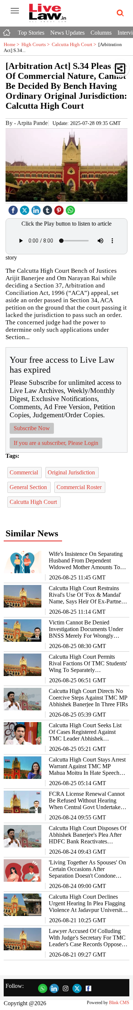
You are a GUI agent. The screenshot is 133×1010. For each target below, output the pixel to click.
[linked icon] (37, 208)
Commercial (25, 472)
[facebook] (14, 208)
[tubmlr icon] (48, 208)
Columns (101, 32)
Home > (12, 44)
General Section (29, 487)
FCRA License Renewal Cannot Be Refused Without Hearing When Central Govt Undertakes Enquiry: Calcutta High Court (87, 801)
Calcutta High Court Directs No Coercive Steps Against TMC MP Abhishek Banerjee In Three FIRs (88, 697)
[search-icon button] (119, 13)
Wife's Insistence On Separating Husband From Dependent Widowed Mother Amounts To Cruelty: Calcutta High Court (86, 561)
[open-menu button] (15, 11)
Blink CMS (119, 1002)
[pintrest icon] (60, 208)
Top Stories (31, 32)
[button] (120, 68)
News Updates (67, 32)
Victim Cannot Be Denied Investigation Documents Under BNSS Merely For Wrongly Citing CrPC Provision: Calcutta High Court (86, 629)
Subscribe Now (32, 428)
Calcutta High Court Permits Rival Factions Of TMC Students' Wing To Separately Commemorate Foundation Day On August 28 (88, 663)
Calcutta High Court (75, 44)
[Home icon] (7, 31)
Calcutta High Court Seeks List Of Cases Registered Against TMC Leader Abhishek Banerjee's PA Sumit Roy (85, 732)
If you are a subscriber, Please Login (56, 443)
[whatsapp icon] (71, 208)
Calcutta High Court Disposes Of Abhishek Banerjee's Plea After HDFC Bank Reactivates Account (87, 835)
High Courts (36, 44)
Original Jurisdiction (72, 472)
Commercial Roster (80, 487)
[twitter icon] (25, 208)
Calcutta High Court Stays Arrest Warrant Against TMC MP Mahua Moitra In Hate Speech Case (87, 766)
